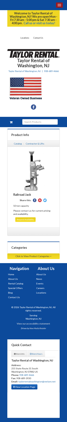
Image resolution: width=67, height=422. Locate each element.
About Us (13, 279)
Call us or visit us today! (39, 23)
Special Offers (15, 288)
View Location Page (25, 387)
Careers (40, 288)
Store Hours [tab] (37, 354)
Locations (24, 38)
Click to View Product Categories (32, 256)
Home (11, 274)
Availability (25, 219)
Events (39, 283)
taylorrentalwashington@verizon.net (37, 381)
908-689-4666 (51, 71)
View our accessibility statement (33, 323)
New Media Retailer (37, 328)
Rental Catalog (15, 283)
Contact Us (38, 38)
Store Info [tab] (20, 354)
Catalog (18, 143)
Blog (10, 292)
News (39, 279)
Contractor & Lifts (35, 143)
